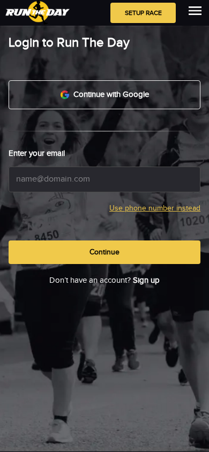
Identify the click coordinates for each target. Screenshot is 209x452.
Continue (104, 252)
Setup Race (143, 13)
